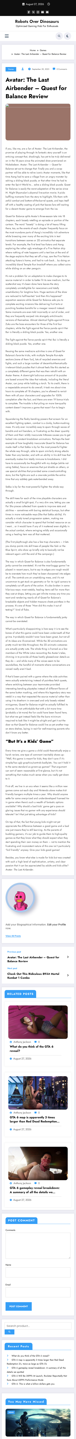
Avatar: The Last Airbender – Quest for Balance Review (33, 959)
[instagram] (38, 12)
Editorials (16, 1412)
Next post (12, 968)
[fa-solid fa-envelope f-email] (47, 12)
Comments (10, 1230)
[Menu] (7, 36)
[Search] (59, 36)
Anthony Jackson (22, 1042)
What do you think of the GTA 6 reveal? (31, 1049)
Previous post (14, 951)
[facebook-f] (28, 12)
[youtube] (42, 12)
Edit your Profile (56, 924)
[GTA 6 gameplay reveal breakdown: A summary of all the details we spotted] (38, 1163)
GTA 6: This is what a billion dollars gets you (33, 1384)
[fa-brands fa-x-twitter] (33, 12)
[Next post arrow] (68, 975)
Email (8, 1284)
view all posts (13, 936)
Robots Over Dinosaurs (37, 21)
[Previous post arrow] (68, 957)
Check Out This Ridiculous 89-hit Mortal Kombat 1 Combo (33, 976)
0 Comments (62, 69)
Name (8, 1265)
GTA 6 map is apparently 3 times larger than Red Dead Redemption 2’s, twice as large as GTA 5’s (33, 1119)
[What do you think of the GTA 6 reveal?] (38, 1022)
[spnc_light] (67, 36)
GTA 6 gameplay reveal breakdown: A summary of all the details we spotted (35, 1190)
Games (11, 69)
